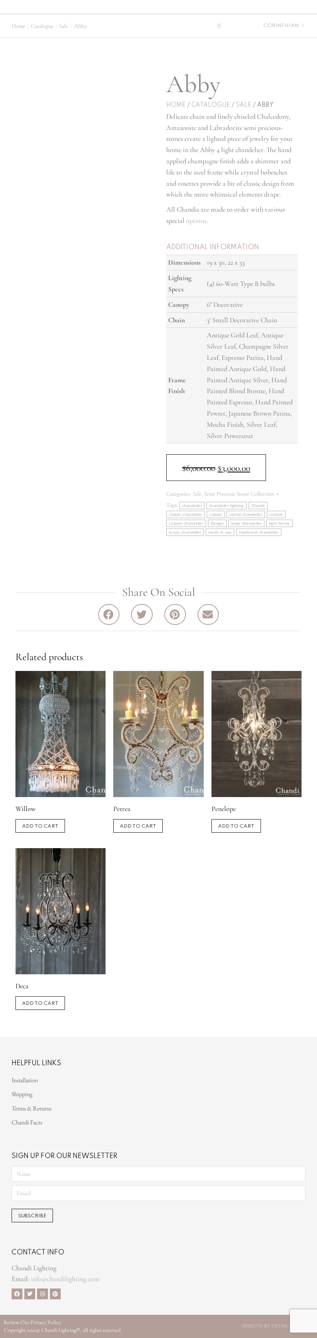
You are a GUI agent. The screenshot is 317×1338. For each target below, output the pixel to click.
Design (217, 523)
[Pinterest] (55, 1293)
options (196, 220)
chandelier (192, 505)
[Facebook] (17, 1293)
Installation (25, 1080)
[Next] (302, 26)
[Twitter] (29, 1293)
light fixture (279, 523)
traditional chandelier (259, 532)
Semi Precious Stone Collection (239, 493)
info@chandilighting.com (65, 1279)
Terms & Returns (31, 1108)
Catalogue (210, 105)
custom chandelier (186, 523)
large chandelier (246, 523)
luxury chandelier (185, 532)
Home (176, 105)
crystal (216, 514)
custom (276, 514)
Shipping (22, 1094)
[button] (114, 6)
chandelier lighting (226, 505)
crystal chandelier (245, 514)
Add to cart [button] (40, 826)
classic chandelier (185, 514)
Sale (243, 105)
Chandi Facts (27, 1122)
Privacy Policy (46, 1322)
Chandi (258, 505)
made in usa (220, 532)
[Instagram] (42, 1293)
